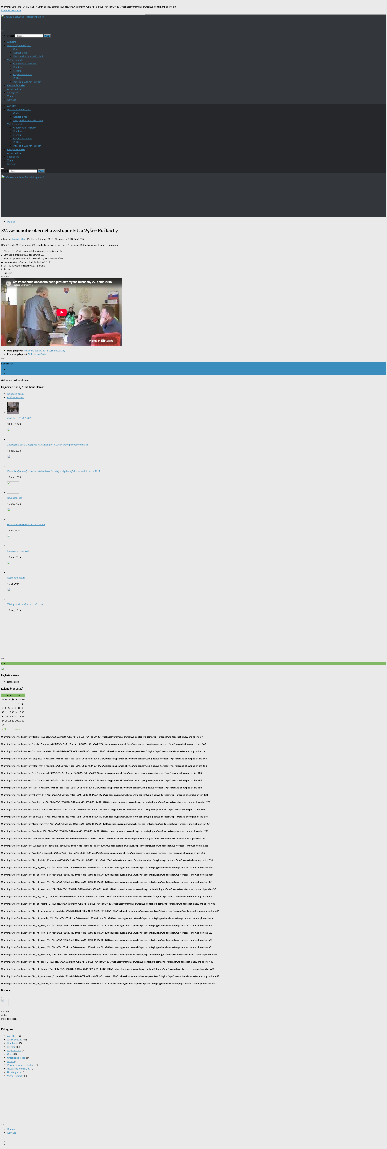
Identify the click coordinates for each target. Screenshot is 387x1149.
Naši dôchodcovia (16, 577)
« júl (4, 729)
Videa (10, 96)
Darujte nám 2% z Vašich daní (28, 56)
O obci (10, 1054)
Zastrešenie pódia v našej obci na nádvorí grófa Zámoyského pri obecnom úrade (47, 444)
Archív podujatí (14, 89)
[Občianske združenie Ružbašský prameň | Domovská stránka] (73, 27)
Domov (11, 1129)
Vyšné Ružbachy (15, 60)
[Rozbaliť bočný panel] (2, 358)
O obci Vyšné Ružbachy (25, 63)
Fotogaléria (13, 92)
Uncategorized (14, 1072)
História (17, 71)
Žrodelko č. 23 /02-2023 (19, 418)
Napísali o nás (20, 52)
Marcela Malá (19, 239)
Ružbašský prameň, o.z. (19, 45)
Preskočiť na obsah (11, 10)
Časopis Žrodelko (16, 85)
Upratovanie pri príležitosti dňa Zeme (26, 524)
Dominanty (19, 67)
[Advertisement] (193, 635)
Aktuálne (11, 42)
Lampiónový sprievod (18, 551)
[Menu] (2, 1124)
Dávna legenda (14, 498)
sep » (18, 729)
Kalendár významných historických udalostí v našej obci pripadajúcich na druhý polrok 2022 (53, 471)
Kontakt (11, 100)
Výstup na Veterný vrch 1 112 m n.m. (26, 604)
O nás (16, 49)
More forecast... (9, 1019)
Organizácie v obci (22, 74)
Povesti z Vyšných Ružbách (27, 81)
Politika (17, 78)
